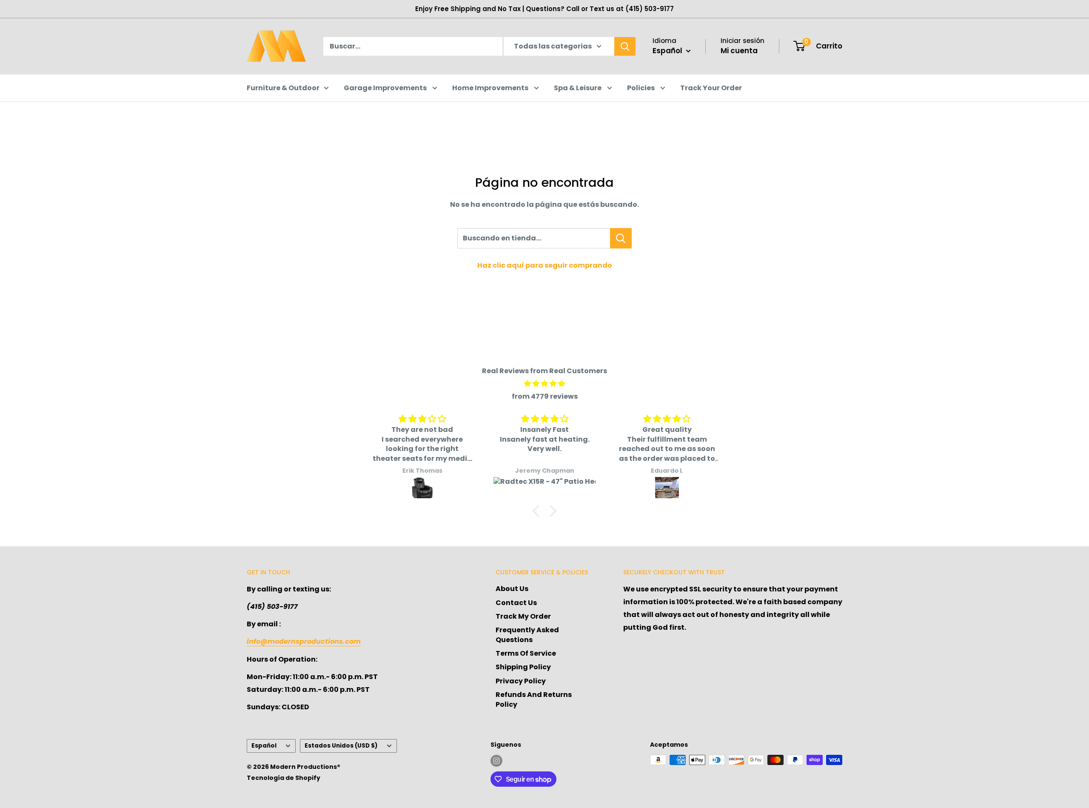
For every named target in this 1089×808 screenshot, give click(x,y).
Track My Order (523, 616)
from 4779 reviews (545, 396)
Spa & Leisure (578, 88)
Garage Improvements (386, 88)
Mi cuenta (739, 51)
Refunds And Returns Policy (534, 699)
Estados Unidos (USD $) (341, 746)
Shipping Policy (523, 667)
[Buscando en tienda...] (621, 238)
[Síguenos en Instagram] (496, 761)
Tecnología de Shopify (283, 778)
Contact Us (516, 603)
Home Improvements (491, 88)
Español (264, 746)
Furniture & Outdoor (283, 88)
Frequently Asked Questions (527, 634)
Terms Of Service (526, 653)
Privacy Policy (521, 681)
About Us (512, 589)
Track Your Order (711, 88)
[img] (544, 383)
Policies (641, 88)
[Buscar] (625, 46)
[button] (538, 511)
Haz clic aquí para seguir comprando (544, 265)
